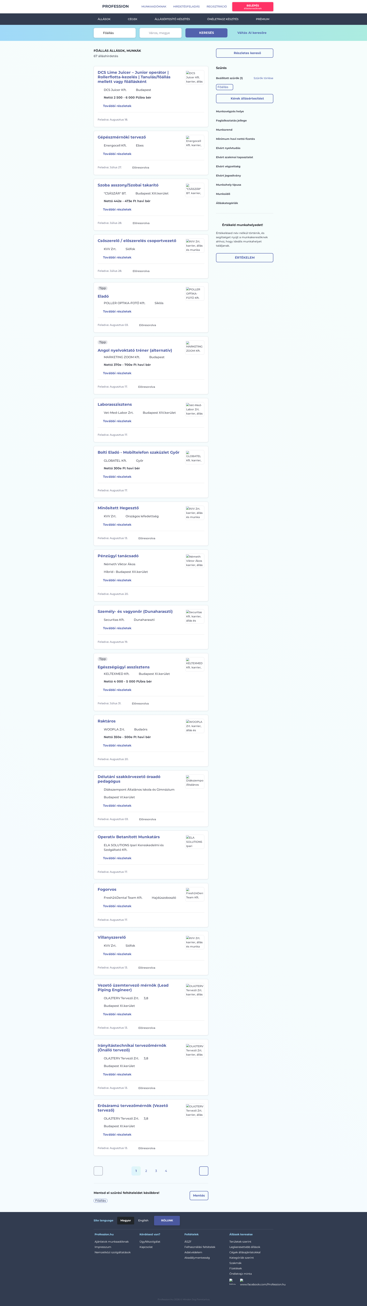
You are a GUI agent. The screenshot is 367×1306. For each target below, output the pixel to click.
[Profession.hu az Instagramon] (234, 1283)
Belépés (253, 7)
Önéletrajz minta (240, 1273)
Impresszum (103, 1247)
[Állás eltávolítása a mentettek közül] (200, 119)
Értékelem (245, 257)
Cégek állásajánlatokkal (245, 1252)
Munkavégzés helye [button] (230, 111)
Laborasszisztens (115, 404)
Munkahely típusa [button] (228, 184)
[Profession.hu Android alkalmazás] (257, 1220)
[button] (224, 87)
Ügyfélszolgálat (150, 1241)
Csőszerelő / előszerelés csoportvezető (137, 240)
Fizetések (235, 1268)
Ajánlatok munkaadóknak (112, 1241)
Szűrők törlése (263, 78)
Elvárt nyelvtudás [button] (228, 148)
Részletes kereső (247, 53)
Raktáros (107, 721)
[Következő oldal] (203, 1171)
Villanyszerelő (112, 937)
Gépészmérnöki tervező (122, 137)
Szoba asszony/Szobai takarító (128, 185)
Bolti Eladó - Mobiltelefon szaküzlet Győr (138, 452)
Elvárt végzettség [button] (228, 166)
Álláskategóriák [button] (227, 203)
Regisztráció (217, 6)
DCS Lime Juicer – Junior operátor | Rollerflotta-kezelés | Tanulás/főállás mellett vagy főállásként (134, 77)
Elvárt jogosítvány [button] (228, 175)
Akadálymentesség (197, 1257)
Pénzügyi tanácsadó (118, 556)
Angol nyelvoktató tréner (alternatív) (135, 350)
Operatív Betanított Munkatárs (129, 837)
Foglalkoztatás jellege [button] (231, 120)
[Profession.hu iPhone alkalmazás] (230, 1220)
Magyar (125, 1220)
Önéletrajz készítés (223, 19)
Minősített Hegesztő (118, 508)
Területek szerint (240, 1241)
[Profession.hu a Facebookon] (263, 1283)
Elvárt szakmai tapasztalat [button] (234, 157)
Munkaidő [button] (223, 194)
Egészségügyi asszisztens (124, 667)
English (143, 1220)
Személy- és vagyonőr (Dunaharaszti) (135, 611)
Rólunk (167, 1220)
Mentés (199, 1195)
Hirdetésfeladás (186, 6)
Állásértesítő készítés (172, 19)
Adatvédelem (193, 1252)
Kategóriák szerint (241, 1257)
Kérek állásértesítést (247, 98)
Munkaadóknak (153, 6)
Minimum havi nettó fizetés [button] (235, 139)
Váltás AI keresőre (251, 33)
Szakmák (235, 1263)
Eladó (103, 296)
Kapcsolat (146, 1247)
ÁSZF (188, 1241)
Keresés (206, 33)
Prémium (262, 19)
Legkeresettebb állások (244, 1247)
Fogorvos (107, 889)
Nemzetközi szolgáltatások (113, 1252)
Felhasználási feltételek (199, 1247)
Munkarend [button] (224, 129)
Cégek (132, 19)
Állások (104, 19)
